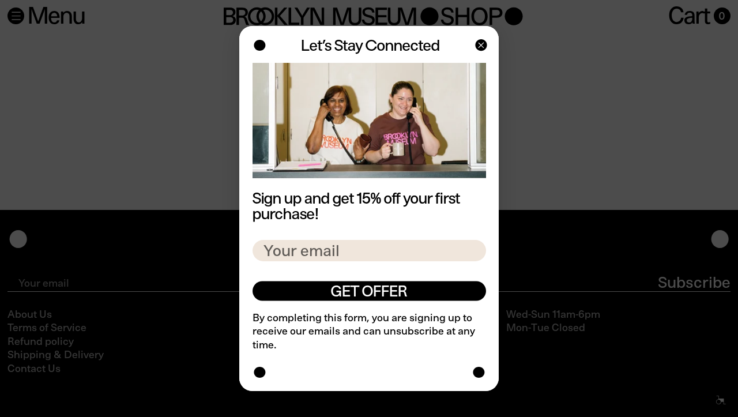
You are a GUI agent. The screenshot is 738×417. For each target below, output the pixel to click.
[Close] (480, 46)
